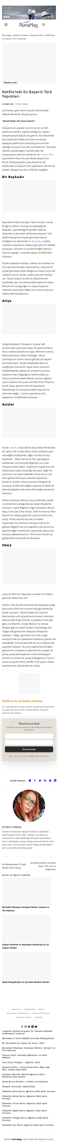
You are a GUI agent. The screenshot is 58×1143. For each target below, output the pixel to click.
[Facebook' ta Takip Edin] (22, 1027)
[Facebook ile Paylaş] (35, 780)
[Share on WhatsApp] (29, 780)
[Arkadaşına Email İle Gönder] (45, 780)
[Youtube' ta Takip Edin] (36, 1027)
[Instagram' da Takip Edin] (25, 1027)
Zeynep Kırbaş (22, 104)
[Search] (44, 24)
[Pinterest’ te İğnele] (50, 780)
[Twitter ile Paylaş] (40, 780)
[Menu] (6, 24)
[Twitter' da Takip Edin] (29, 1027)
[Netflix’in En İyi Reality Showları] (29, 694)
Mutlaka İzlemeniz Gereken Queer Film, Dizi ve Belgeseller (43, 866)
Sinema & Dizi (36, 35)
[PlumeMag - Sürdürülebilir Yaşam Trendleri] (29, 24)
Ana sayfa (6, 35)
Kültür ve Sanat (20, 35)
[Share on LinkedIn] (55, 780)
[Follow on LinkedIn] (32, 1027)
